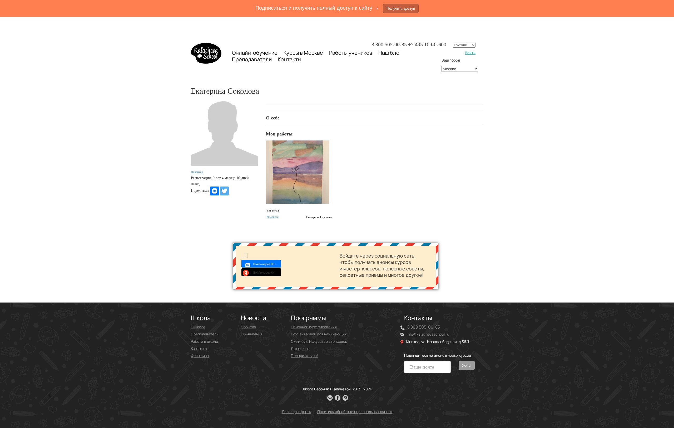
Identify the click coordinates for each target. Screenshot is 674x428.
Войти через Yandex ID (267, 272)
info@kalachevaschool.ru (428, 334)
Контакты (289, 59)
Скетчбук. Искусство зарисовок (319, 341)
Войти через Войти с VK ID (267, 264)
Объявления (251, 333)
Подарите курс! (304, 355)
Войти (470, 52)
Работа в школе (204, 341)
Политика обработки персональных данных (355, 411)
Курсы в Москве (303, 53)
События (248, 326)
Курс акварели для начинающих (318, 333)
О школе (198, 326)
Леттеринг (300, 348)
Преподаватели (252, 59)
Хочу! (466, 365)
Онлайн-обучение (254, 52)
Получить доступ (400, 8)
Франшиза (200, 355)
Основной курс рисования (314, 326)
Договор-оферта (296, 411)
